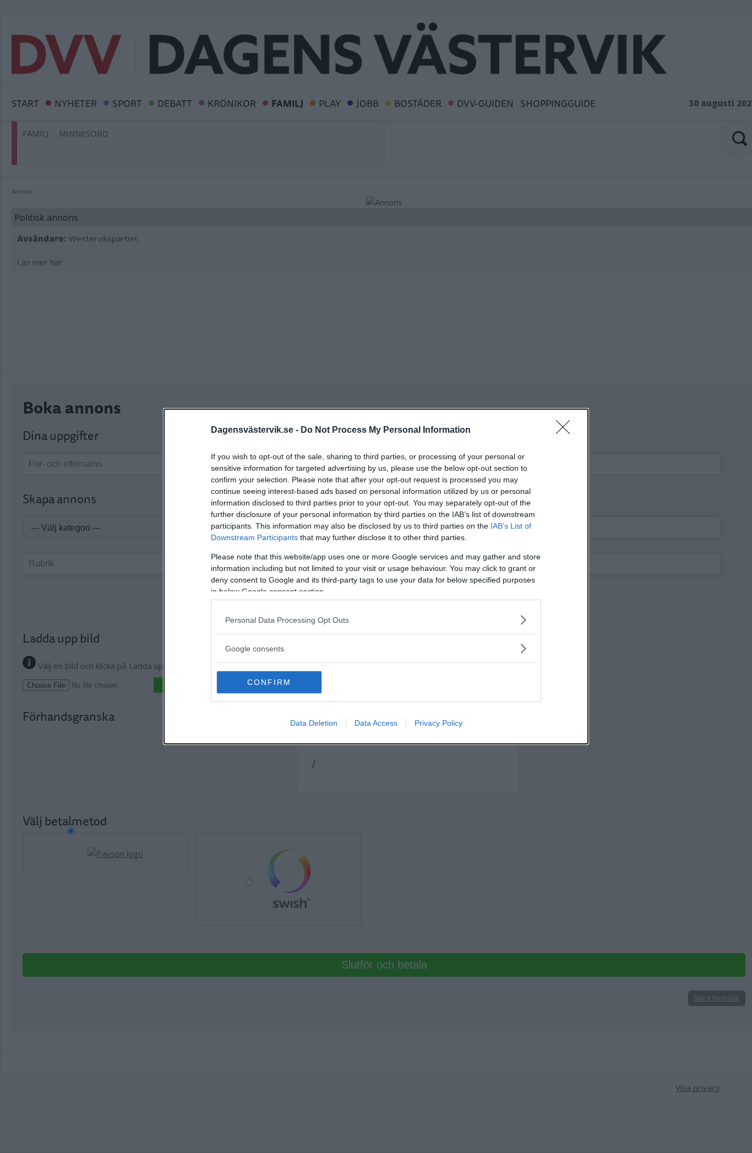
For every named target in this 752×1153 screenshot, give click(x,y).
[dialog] (376, 576)
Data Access (376, 723)
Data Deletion (313, 723)
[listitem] (376, 620)
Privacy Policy (438, 723)
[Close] (566, 430)
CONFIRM (269, 682)
